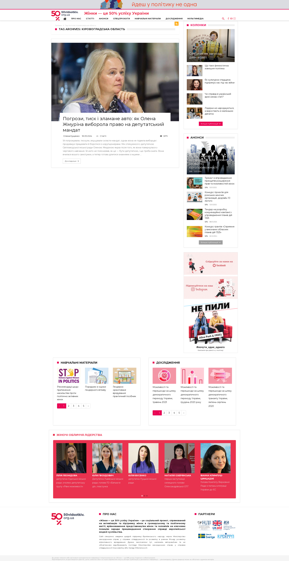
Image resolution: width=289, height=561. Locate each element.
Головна (58, 25)
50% (190, 171)
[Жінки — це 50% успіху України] (64, 16)
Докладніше (70, 161)
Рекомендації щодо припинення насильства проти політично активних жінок (67, 393)
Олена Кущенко (71, 136)
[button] (142, 496)
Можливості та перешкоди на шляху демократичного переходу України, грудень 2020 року (192, 395)
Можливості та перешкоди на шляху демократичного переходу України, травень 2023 (164, 395)
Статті (103, 136)
